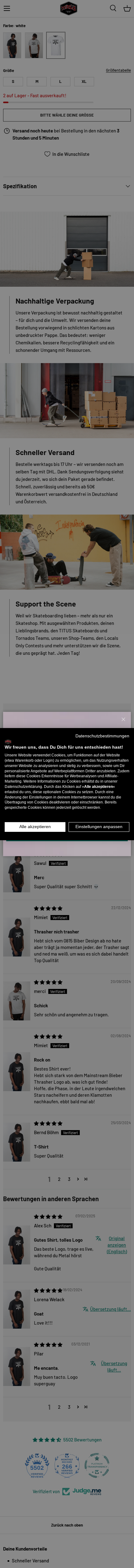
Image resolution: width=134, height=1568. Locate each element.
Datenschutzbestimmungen (102, 735)
